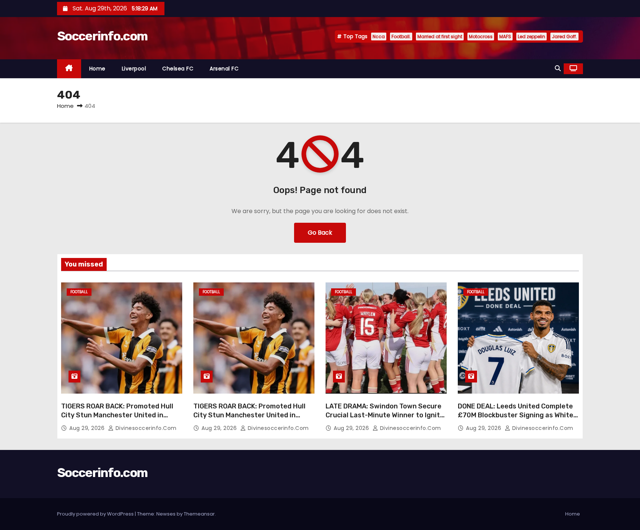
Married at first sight (439, 36)
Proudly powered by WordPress (96, 513)
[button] (558, 68)
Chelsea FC (177, 68)
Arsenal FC (224, 68)
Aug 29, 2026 (87, 428)
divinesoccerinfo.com (145, 428)
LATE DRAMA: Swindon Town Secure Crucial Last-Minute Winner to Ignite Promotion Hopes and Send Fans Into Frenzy (386, 419)
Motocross (481, 36)
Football (79, 292)
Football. (401, 36)
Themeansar (199, 513)
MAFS (505, 36)
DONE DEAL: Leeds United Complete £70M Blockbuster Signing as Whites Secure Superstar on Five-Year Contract (517, 419)
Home (97, 68)
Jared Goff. (564, 36)
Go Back (320, 232)
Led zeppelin (531, 36)
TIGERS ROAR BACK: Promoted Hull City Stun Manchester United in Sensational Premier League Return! (120, 415)
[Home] (69, 68)
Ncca (379, 36)
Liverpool (134, 68)
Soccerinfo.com (102, 36)
